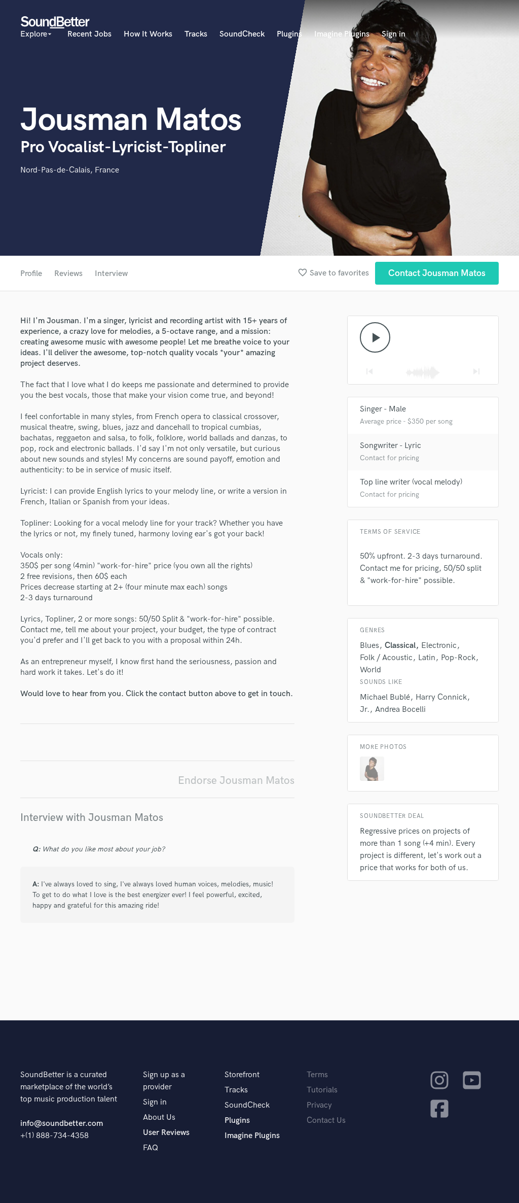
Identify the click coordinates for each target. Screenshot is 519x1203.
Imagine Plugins (341, 34)
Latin (426, 658)
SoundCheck (242, 34)
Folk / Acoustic (386, 658)
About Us (159, 1117)
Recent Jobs (89, 34)
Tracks (195, 34)
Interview (111, 274)
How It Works (148, 34)
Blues (369, 645)
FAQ (150, 1148)
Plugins (289, 34)
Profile (31, 274)
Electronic (439, 645)
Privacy (319, 1105)
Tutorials (322, 1090)
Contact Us (326, 1120)
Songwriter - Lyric (390, 446)
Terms (317, 1075)
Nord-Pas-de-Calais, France (69, 170)
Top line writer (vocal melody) (411, 482)
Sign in (393, 34)
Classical (400, 645)
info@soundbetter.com (61, 1123)
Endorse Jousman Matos (236, 780)
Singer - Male (383, 409)
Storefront (242, 1075)
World (370, 670)
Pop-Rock (458, 658)
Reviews (68, 274)
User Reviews (166, 1133)
